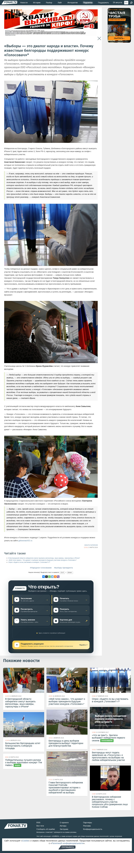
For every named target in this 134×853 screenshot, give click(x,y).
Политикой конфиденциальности (67, 843)
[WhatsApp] (49, 576)
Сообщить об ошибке (45, 829)
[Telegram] (52, 576)
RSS (38, 822)
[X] (46, 576)
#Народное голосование (41, 568)
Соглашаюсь (68, 847)
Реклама (87, 826)
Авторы (63, 826)
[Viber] (58, 576)
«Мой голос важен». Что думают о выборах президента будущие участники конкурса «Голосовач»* (42, 560)
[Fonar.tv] (9, 3)
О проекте (64, 822)
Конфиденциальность (92, 829)
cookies (55, 836)
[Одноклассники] (55, 576)
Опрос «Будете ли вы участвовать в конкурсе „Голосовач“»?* (29, 562)
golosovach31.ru (25, 540)
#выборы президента (63, 568)
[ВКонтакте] (43, 576)
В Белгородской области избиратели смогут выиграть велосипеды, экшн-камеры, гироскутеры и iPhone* (44, 558)
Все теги (40, 826)
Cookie (25, 840)
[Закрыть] (99, 38)
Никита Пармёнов (91, 545)
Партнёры (87, 822)
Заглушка (64, 829)
